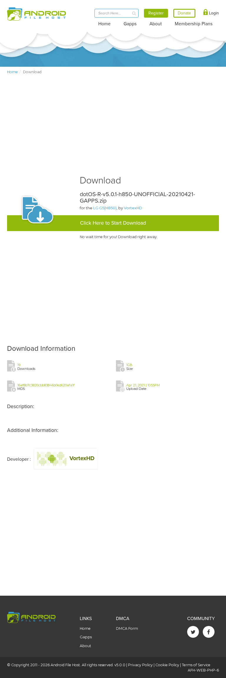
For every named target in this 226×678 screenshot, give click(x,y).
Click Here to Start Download (113, 223)
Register (156, 13)
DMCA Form (127, 628)
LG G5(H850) (105, 208)
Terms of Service (196, 665)
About (155, 23)
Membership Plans (193, 23)
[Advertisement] (113, 129)
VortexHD (133, 208)
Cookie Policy (167, 665)
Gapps (130, 23)
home (12, 72)
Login (213, 13)
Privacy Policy (140, 665)
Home (104, 23)
